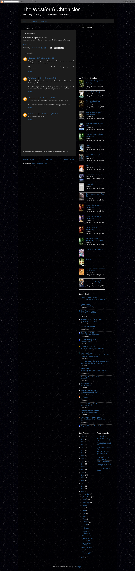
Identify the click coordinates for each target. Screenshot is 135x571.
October (85, 499)
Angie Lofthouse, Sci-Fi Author (92, 426)
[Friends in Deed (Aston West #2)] (82, 104)
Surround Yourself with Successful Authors (103, 453)
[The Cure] (82, 169)
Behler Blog (85, 368)
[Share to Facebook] (61, 48)
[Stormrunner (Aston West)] (82, 178)
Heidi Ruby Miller (87, 353)
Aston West (27, 44)
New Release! (85, 399)
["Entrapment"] (82, 187)
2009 (83, 483)
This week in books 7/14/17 (89, 412)
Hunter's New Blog (86, 544)
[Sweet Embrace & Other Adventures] (82, 219)
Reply (30, 71)
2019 (83, 456)
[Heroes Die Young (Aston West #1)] (82, 84)
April (84, 516)
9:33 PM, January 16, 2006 (45, 58)
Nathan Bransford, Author (90, 410)
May (84, 513)
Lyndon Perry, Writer (88, 346)
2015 (83, 467)
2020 (83, 453)
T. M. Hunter (32, 78)
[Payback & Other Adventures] (82, 230)
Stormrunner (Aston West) (94, 175)
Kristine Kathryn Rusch (89, 297)
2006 (83, 491)
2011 (82, 478)
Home (49, 159)
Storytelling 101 (102, 436)
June (84, 510)
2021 (83, 450)
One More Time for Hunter (87, 539)
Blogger (79, 567)
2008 (83, 486)
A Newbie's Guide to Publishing (92, 319)
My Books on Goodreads (89, 78)
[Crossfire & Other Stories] (82, 253)
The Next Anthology (87, 306)
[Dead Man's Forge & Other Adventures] (82, 137)
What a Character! (103, 461)
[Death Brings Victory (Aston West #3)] (82, 126)
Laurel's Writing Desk (88, 340)
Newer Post (28, 159)
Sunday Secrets (86, 385)
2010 (83, 480)
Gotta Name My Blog (88, 333)
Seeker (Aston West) (93, 92)
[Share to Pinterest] (63, 48)
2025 (83, 439)
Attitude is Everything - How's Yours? (104, 465)
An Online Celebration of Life (89, 392)
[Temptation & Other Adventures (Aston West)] (82, 241)
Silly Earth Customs (86, 532)
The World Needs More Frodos (90, 334)
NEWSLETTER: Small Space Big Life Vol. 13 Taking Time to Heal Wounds (95, 355)
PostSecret (85, 383)
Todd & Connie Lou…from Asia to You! (95, 362)
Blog (24, 21)
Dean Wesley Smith (88, 311)
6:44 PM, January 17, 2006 (49, 78)
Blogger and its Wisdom (87, 527)
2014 (83, 469)
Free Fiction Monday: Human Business (93, 299)
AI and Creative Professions (89, 321)
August (85, 505)
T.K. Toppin (85, 397)
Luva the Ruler (85, 328)
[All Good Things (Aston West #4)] (82, 158)
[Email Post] (51, 48)
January (85, 524)
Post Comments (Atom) (40, 163)
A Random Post (87, 536)
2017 (83, 461)
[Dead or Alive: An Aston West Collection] (82, 115)
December (86, 494)
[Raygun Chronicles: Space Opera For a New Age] (82, 283)
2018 (83, 458)
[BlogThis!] (57, 48)
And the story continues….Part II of (92, 363)
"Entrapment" (90, 184)
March (85, 519)
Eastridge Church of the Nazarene (93, 377)
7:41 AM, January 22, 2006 (49, 114)
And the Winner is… (87, 405)
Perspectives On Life (88, 390)
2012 (83, 475)
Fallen (88, 145)
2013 (83, 472)
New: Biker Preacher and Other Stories (93, 348)
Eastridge (84, 378)
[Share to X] (59, 48)
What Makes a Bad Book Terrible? (103, 458)
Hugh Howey (85, 304)
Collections (43, 21)
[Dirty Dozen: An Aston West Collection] (82, 197)
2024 (83, 442)
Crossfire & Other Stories (94, 249)
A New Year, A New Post (86, 552)
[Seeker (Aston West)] (82, 95)
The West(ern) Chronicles (51, 9)
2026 (83, 436)
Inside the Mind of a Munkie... (91, 404)
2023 (83, 444)
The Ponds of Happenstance (91, 417)
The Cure (89, 165)
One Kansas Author (88, 326)
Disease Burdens (86, 341)
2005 (83, 558)
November (86, 497)
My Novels (33, 21)
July (84, 508)
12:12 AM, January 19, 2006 (45, 98)
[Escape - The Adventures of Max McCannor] (82, 272)
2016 (83, 464)
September (86, 502)
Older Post (69, 159)
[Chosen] (82, 262)
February (86, 522)
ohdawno (31, 58)
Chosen (88, 259)
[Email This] (55, 48)
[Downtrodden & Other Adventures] (82, 208)
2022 (83, 447)
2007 (83, 489)
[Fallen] (82, 148)
